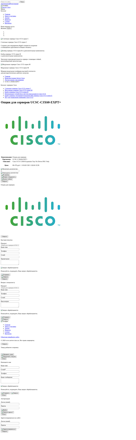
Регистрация (14, 4)
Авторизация (5, 4)
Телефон (4, 251)
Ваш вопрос (5, 301)
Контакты (8, 23)
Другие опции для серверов (14, 80)
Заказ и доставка (10, 16)
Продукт (4, 243)
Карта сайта (15, 337)
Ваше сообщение (6, 377)
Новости (8, 19)
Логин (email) (5, 402)
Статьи (7, 21)
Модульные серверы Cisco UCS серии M (18, 90)
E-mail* (3, 369)
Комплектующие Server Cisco (15, 78)
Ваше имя (4, 247)
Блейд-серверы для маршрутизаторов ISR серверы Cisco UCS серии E (28, 95)
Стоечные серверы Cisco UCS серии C (18, 88)
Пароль (3, 406)
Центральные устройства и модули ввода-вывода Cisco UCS (25, 94)
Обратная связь (6, 337)
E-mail (3, 255)
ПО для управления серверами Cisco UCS (19, 97)
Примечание (5, 259)
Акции (7, 18)
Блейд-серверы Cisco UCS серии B (16, 92)
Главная (7, 14)
